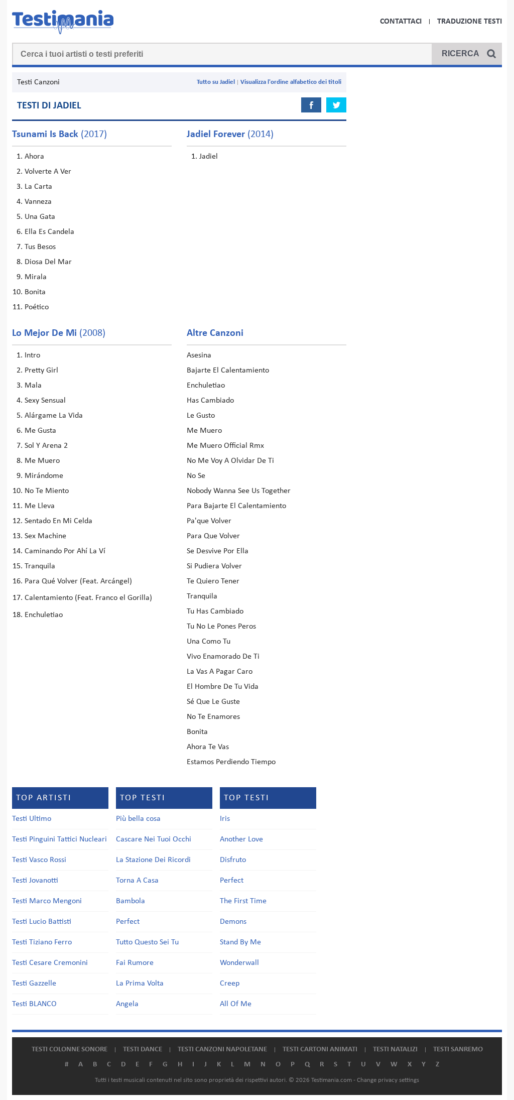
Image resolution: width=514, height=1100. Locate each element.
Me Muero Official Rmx (225, 446)
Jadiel (208, 157)
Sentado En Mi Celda (58, 521)
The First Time (243, 901)
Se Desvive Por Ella (217, 551)
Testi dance (142, 1049)
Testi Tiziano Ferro (42, 942)
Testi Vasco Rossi (39, 860)
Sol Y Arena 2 (46, 446)
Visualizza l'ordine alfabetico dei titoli (290, 82)
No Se (196, 476)
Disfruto (233, 860)
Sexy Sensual (45, 401)
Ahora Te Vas (208, 747)
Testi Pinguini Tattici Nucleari (59, 839)
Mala (33, 386)
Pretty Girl (41, 370)
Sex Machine (45, 536)
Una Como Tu (208, 642)
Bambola (130, 901)
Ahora (34, 157)
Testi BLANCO (34, 1004)
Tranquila (40, 566)
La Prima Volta (140, 984)
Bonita (35, 292)
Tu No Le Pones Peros (221, 627)
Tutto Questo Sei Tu (147, 942)
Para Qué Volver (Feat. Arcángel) (78, 581)
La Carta (38, 187)
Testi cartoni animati (320, 1049)
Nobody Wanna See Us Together (239, 491)
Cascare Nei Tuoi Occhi (153, 839)
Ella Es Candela (49, 232)
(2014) (230, 135)
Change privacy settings (388, 1080)
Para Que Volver (213, 536)
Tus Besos (40, 247)
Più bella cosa (138, 819)
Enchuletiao (44, 615)
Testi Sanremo (458, 1049)
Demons (233, 922)
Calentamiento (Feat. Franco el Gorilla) (88, 598)
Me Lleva (40, 506)
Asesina (199, 355)
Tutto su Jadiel (216, 82)
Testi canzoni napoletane (222, 1049)
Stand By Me (240, 942)
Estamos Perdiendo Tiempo (231, 762)
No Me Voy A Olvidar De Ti (230, 461)
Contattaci (401, 22)
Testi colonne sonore (69, 1049)
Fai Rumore (135, 963)
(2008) (58, 333)
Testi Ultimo (31, 819)
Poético (37, 307)
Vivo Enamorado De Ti (223, 657)
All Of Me (235, 1004)
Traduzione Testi (469, 22)
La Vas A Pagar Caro (219, 672)
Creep (229, 984)
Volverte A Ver (48, 172)
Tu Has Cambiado (215, 611)
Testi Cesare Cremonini (50, 963)
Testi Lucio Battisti (41, 922)
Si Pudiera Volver (214, 566)
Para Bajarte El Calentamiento (236, 506)
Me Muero (42, 461)
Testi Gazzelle (34, 984)
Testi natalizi (395, 1049)
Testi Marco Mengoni (47, 901)
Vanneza (38, 202)
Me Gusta (40, 431)
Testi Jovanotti (35, 881)
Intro (32, 355)
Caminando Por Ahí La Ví (65, 551)
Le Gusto (201, 416)
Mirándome (44, 476)
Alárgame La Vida (54, 416)
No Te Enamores (213, 717)
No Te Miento (47, 491)
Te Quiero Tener (213, 581)
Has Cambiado (210, 401)
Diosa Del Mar (48, 262)
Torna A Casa (137, 881)
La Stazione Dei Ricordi (153, 860)
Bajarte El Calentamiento (228, 370)
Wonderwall (239, 963)
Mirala (36, 277)
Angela (127, 1004)
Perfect (128, 922)
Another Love (241, 839)
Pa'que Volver (209, 521)
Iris (225, 819)
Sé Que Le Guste (213, 702)
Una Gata (40, 217)
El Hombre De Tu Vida (223, 687)
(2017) (59, 135)
